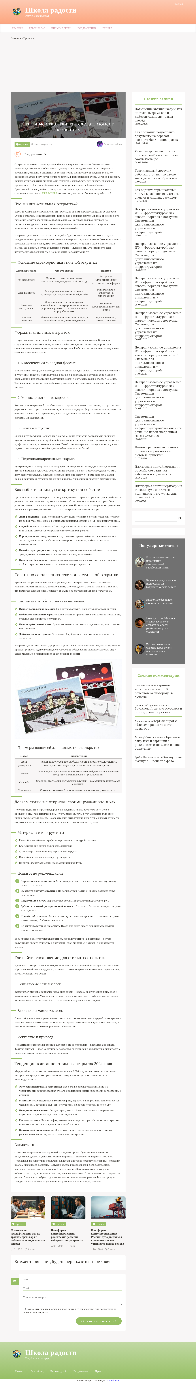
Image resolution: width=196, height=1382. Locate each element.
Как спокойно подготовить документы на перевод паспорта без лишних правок (156, 136)
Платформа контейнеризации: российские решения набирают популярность (157, 470)
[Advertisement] (98, 66)
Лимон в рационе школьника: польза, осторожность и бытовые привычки (157, 451)
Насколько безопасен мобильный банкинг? (159, 601)
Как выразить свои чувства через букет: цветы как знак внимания (159, 649)
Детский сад (37, 28)
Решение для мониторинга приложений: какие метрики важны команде (156, 155)
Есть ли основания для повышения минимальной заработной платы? (160, 562)
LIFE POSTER (49, 193)
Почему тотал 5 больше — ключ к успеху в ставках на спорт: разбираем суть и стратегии (161, 624)
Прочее (107, 28)
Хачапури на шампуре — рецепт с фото (158, 759)
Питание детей (61, 28)
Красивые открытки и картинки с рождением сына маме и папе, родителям (158, 742)
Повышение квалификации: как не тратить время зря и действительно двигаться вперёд (158, 114)
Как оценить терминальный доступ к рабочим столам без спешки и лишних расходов (157, 193)
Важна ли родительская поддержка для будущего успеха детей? (161, 584)
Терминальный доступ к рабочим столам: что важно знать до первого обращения (156, 174)
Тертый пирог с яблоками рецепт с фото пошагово (156, 724)
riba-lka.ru (113, 1380)
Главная (178, 3)
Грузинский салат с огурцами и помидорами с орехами (158, 710)
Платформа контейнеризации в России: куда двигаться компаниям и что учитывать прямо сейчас (158, 491)
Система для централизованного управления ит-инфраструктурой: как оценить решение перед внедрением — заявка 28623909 (158, 426)
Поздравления (86, 28)
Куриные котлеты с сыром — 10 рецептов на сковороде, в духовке (154, 691)
